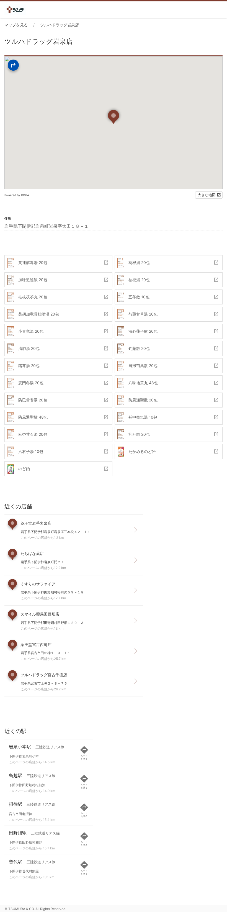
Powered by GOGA (16, 195)
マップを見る (16, 24)
